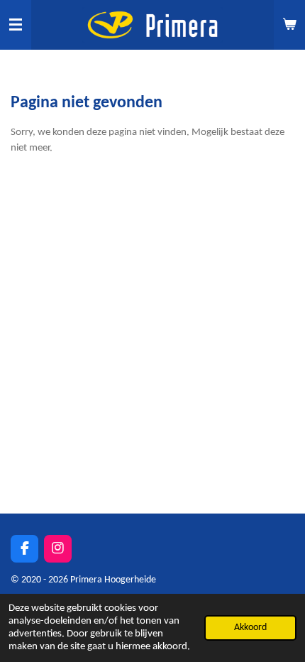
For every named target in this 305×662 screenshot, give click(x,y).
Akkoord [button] (250, 627)
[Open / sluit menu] (15, 25)
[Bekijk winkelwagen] (289, 25)
